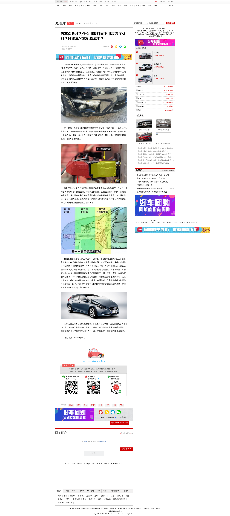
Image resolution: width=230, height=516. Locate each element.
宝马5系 (120, 496)
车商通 (107, 2)
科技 (107, 5)
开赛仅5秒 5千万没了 (144, 185)
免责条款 (130, 508)
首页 (58, 5)
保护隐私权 (121, 508)
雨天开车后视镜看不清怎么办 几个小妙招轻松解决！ (153, 175)
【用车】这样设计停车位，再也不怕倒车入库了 (153, 154)
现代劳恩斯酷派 (119, 499)
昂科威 (140, 90)
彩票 (149, 5)
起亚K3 (89, 496)
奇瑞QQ (60, 502)
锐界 (155, 76)
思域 (96, 496)
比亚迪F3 (76, 499)
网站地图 (170, 2)
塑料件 (93, 405)
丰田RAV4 (142, 94)
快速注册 (163, 2)
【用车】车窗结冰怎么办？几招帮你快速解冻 (152, 163)
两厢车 (74, 491)
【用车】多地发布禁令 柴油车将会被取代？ (152, 151)
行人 (85, 405)
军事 (137, 5)
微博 (85, 2)
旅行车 (105, 491)
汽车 (94, 5)
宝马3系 (81, 496)
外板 (114, 405)
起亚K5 (103, 496)
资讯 (64, 5)
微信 (90, 2)
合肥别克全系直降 (144, 143)
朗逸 (139, 110)
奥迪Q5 (141, 106)
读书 (113, 5)
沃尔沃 (67, 324)
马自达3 (92, 499)
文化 (125, 5)
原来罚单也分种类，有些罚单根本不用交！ (153, 192)
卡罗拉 (68, 499)
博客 (143, 5)
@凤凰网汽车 (110, 417)
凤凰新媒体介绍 (75, 508)
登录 (155, 2)
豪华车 (82, 491)
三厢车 (66, 491)
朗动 (99, 499)
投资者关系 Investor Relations (91, 508)
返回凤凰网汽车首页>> (119, 423)
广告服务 (105, 508)
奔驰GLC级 (142, 102)
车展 (95, 2)
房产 (101, 5)
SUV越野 (90, 491)
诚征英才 (113, 508)
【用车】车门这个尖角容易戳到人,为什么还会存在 (154, 148)
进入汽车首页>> (168, 170)
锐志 (127, 496)
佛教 (156, 5)
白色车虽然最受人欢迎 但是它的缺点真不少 (153, 182)
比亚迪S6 (107, 499)
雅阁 (59, 496)
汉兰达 (156, 53)
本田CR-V (157, 64)
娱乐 (76, 5)
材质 (100, 405)
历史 (131, 5)
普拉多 (60, 499)
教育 (119, 5)
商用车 (114, 2)
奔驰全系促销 (144, 130)
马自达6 (112, 496)
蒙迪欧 (72, 496)
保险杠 (71, 405)
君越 (84, 499)
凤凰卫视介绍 (155, 508)
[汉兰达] (145, 56)
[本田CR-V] (145, 67)
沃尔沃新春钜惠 (163, 130)
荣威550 (69, 502)
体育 (82, 5)
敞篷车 (126, 491)
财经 (70, 5)
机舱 (121, 405)
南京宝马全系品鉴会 (163, 143)
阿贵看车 (69, 49)
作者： (103, 417)
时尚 (88, 5)
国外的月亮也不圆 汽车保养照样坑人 (150, 188)
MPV (98, 491)
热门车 (59, 491)
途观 (139, 86)
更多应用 (75, 2)
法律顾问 (138, 508)
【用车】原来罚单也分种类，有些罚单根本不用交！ (155, 160)
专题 (101, 2)
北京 (65, 2)
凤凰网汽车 (62, 23)
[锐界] (145, 79)
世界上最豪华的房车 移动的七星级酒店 (151, 178)
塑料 (78, 405)
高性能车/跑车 (116, 491)
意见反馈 (146, 508)
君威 (65, 496)
